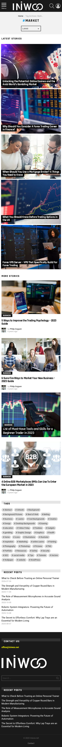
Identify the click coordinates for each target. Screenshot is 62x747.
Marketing (23, 542)
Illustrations (30, 537)
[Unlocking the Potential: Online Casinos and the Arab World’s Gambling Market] (31, 66)
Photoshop (25, 546)
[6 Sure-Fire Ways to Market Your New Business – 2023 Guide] (31, 355)
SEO (6, 555)
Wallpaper (9, 560)
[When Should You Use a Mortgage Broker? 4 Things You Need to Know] (31, 156)
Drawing (43, 523)
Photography (10, 546)
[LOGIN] (58, 6)
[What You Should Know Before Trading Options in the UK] (31, 202)
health (51, 532)
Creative (53, 519)
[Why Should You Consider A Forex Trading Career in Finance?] (31, 111)
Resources (21, 551)
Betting (46, 514)
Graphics (40, 532)
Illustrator (44, 537)
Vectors (54, 555)
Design (8, 523)
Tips (31, 555)
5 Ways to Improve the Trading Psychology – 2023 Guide (29, 322)
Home (7, 537)
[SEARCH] (51, 6)
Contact (31, 743)
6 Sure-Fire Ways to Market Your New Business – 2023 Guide (28, 379)
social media (19, 555)
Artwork (20, 510)
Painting (52, 542)
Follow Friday (23, 528)
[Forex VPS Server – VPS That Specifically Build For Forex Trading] (31, 247)
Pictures (38, 546)
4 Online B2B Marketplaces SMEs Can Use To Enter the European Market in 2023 (29, 483)
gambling (8, 532)
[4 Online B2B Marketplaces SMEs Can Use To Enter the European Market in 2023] (31, 458)
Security (45, 551)
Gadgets (51, 528)
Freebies (38, 528)
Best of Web (33, 514)
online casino (38, 542)
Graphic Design (24, 532)
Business (7, 315)
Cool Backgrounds (36, 519)
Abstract (8, 510)
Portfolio (8, 551)
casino (21, 519)
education (9, 528)
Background (34, 510)
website (22, 560)
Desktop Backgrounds (25, 523)
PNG (49, 546)
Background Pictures (13, 514)
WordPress (35, 560)
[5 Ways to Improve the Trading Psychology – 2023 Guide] (31, 297)
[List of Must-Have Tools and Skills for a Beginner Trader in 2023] (31, 415)
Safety (34, 551)
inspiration (9, 542)
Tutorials (42, 555)
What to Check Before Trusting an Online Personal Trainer (30, 578)
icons (17, 537)
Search (57, 678)
